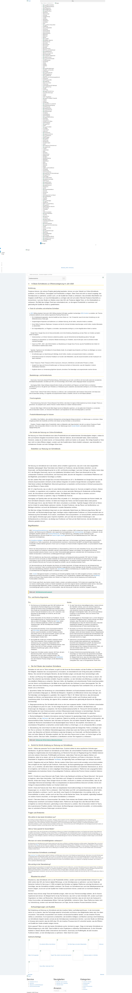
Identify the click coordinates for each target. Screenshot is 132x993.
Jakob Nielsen (61, 569)
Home (67, 263)
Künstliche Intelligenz (37, 540)
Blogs (37, 844)
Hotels (84, 987)
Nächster (102, 974)
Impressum (32, 983)
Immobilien (85, 984)
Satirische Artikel (59, 984)
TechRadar (57, 759)
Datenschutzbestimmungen (35, 986)
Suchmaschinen (79, 532)
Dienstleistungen (86, 983)
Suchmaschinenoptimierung (40, 530)
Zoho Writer (36, 630)
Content (35, 574)
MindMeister (59, 657)
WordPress (97, 575)
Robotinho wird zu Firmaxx (61, 981)
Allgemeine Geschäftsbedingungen (36, 984)
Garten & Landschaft (87, 981)
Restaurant (85, 989)
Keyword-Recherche (53, 533)
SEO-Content (84, 313)
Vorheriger (30, 974)
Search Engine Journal (58, 535)
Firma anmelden (100, 244)
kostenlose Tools (34, 855)
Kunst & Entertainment (87, 986)
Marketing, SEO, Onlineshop (67, 264)
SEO (32, 313)
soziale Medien (76, 426)
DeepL (58, 621)
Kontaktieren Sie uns (34, 981)
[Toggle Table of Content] (63, 278)
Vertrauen (45, 718)
